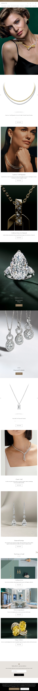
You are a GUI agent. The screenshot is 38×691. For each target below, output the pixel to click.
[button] (0, 398)
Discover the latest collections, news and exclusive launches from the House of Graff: (19, 668)
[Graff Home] (10, 3)
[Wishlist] (33, 3)
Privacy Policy (13, 686)
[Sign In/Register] (30, 3)
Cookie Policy (23, 685)
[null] (19, 95)
